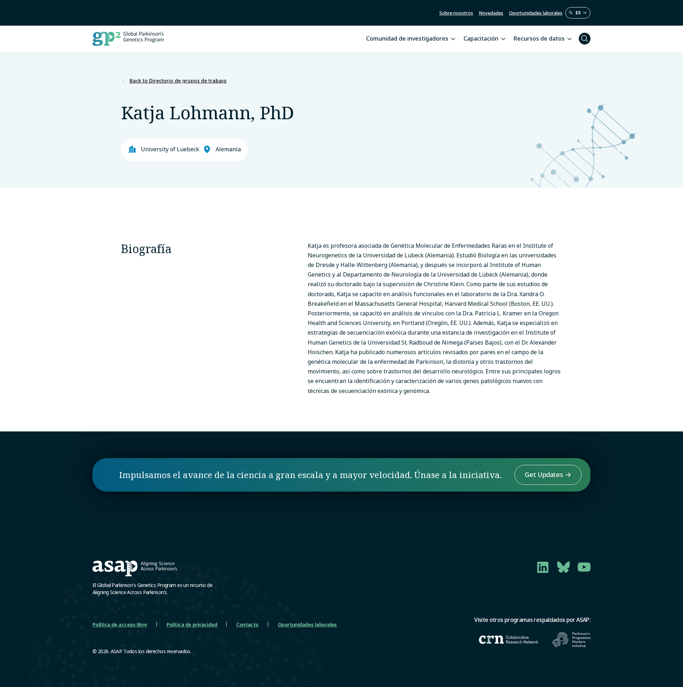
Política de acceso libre (119, 624)
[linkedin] (542, 567)
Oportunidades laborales (535, 13)
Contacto (247, 624)
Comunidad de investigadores (407, 38)
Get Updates (544, 474)
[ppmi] (571, 639)
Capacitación (481, 38)
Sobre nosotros (456, 13)
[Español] (578, 13)
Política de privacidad (191, 624)
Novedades (491, 13)
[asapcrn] (508, 639)
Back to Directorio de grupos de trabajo (178, 80)
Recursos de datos (539, 38)
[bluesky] (563, 567)
